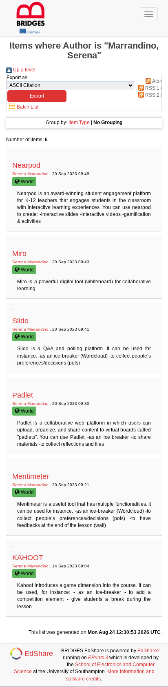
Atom (157, 81)
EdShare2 (148, 651)
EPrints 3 (98, 657)
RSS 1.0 (154, 88)
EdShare (38, 653)
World (27, 182)
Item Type (79, 122)
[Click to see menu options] (149, 14)
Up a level (23, 70)
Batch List (26, 107)
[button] (36, 96)
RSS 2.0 (154, 95)
